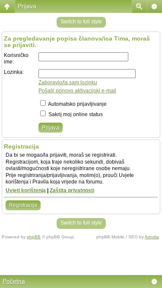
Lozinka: (14, 72)
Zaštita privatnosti (72, 190)
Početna (14, 281)
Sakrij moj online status (75, 114)
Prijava (27, 6)
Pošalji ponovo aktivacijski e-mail (77, 91)
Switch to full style (81, 22)
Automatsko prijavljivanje (77, 104)
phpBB (34, 236)
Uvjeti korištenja (26, 190)
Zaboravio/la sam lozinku (67, 82)
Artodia (152, 236)
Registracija (23, 205)
